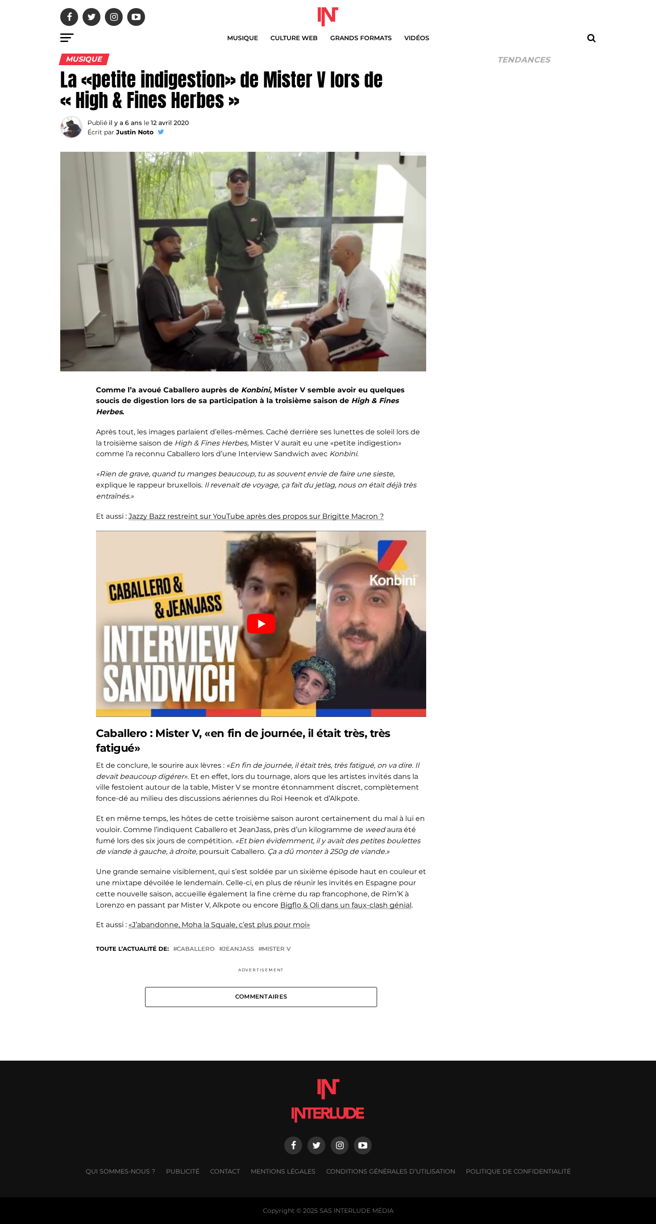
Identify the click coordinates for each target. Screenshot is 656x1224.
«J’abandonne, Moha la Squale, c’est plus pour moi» (219, 924)
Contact (225, 1171)
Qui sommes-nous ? (120, 1171)
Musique (242, 38)
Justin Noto (135, 132)
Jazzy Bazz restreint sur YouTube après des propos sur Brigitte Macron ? (256, 516)
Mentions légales (283, 1171)
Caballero (196, 949)
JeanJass (238, 949)
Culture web (294, 38)
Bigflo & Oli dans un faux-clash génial (345, 905)
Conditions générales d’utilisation (390, 1171)
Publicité (182, 1171)
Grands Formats (361, 38)
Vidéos (416, 38)
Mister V (276, 949)
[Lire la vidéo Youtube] (261, 623)
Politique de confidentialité (518, 1171)
